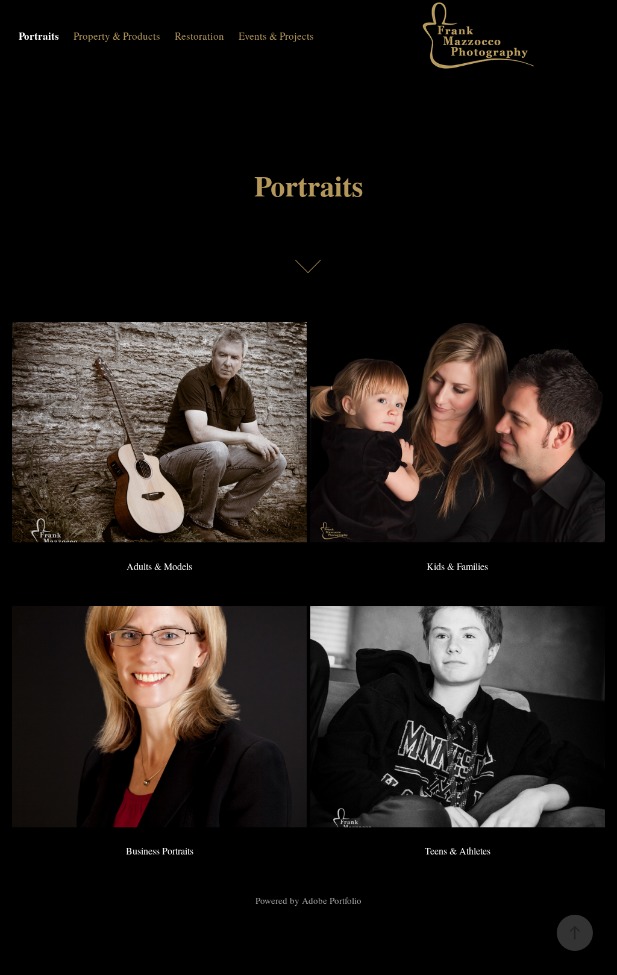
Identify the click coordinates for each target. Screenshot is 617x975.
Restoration (199, 36)
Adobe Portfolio (332, 900)
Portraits (39, 35)
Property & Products (117, 36)
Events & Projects (276, 36)
